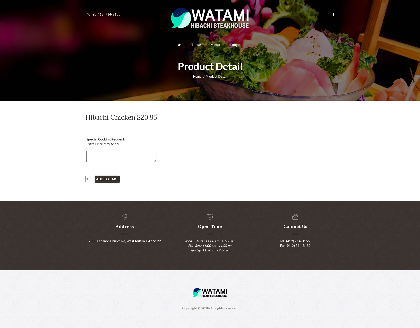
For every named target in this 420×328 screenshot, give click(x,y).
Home (196, 44)
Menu (215, 44)
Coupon (236, 44)
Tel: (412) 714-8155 (105, 14)
